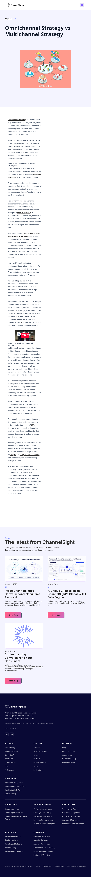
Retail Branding (10, 848)
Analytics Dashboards (42, 844)
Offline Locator (10, 763)
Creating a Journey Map (42, 813)
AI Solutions (9, 770)
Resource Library (68, 751)
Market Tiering (10, 794)
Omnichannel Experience (71, 813)
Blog (64, 748)
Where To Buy (10, 748)
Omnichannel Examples (71, 816)
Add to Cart (9, 759)
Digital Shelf (9, 755)
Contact (36, 766)
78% (22, 322)
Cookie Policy (59, 866)
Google (13, 455)
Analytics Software (41, 840)
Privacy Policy (47, 866)
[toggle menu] (82, 5)
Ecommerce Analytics (42, 836)
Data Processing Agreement (76, 866)
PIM (6, 766)
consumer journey (24, 213)
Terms (38, 866)
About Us (37, 748)
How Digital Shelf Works (13, 790)
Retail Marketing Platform (14, 851)
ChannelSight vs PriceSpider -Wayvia (16, 817)
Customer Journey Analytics (44, 824)
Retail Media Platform (13, 836)
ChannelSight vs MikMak (14, 813)
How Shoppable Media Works (15, 786)
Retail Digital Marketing (13, 844)
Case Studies (67, 755)
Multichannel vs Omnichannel (73, 824)
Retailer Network (40, 763)
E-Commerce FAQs (69, 759)
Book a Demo (38, 770)
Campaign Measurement (71, 820)
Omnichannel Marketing (17, 120)
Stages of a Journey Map (43, 816)
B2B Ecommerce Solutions (43, 851)
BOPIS (33, 425)
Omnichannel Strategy (70, 809)
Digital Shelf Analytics (42, 855)
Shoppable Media (11, 751)
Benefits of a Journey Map (43, 820)
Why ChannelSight (40, 751)
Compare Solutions (12, 809)
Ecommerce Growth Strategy (44, 848)
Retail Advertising (11, 840)
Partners (37, 759)
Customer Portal (68, 763)
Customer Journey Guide (43, 809)
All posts (8, 18)
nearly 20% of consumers (29, 455)
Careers (36, 755)
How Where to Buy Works (14, 783)
